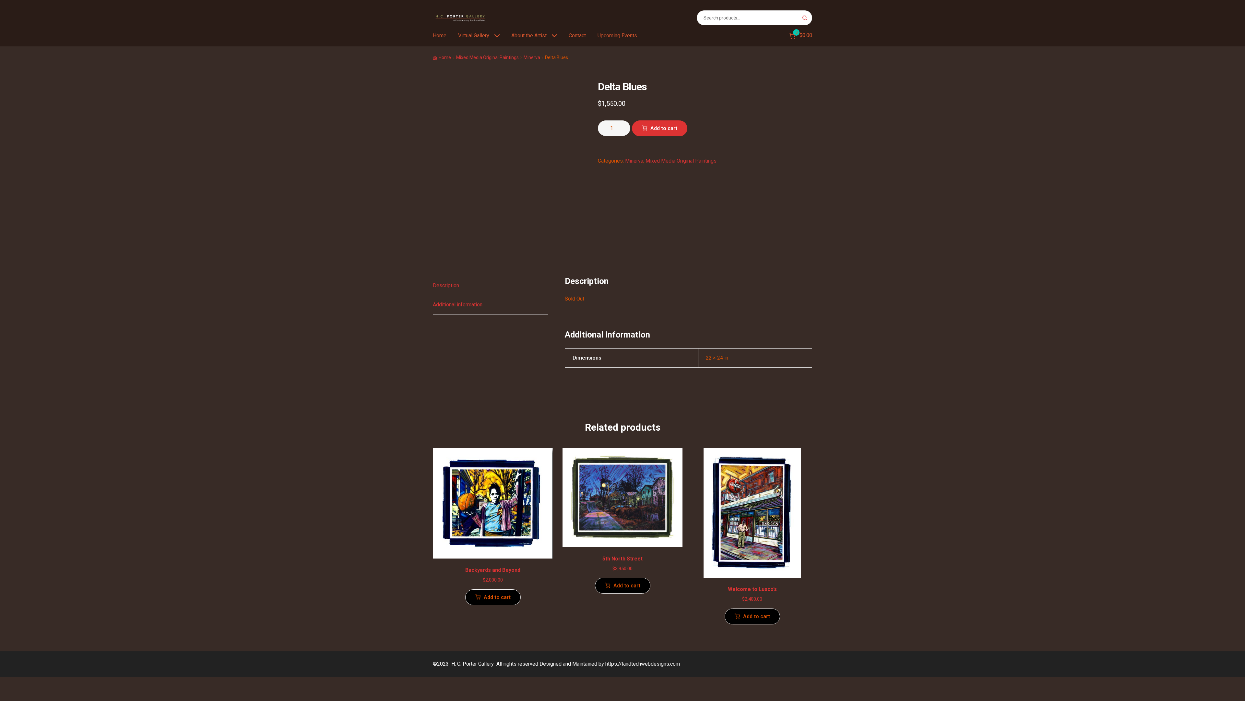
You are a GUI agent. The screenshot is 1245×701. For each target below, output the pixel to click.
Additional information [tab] (457, 304)
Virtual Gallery (473, 35)
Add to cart (663, 128)
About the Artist (529, 35)
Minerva (532, 57)
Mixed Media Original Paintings (487, 57)
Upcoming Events (617, 35)
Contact (577, 35)
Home (439, 35)
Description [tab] (446, 285)
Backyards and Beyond (492, 570)
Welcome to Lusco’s (752, 589)
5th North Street (622, 559)
